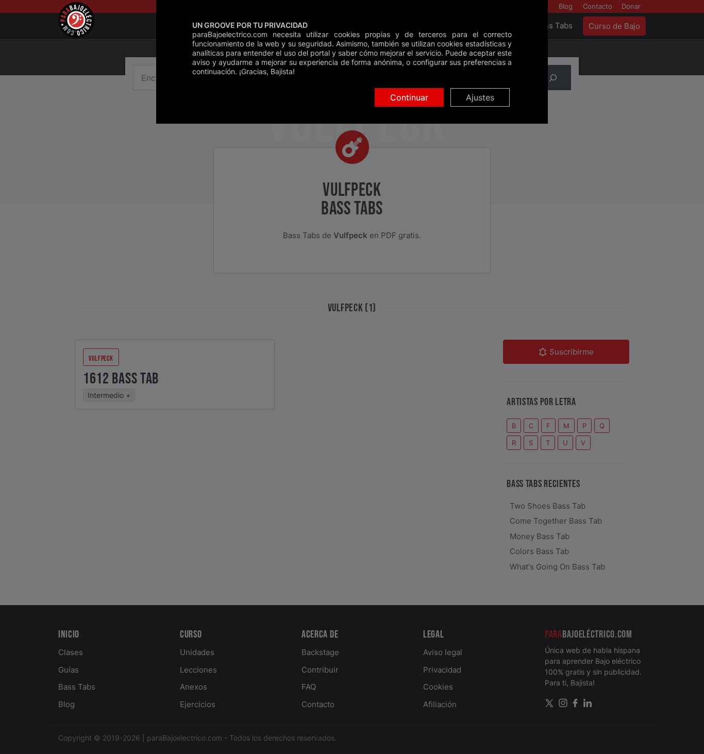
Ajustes (480, 97)
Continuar (409, 97)
